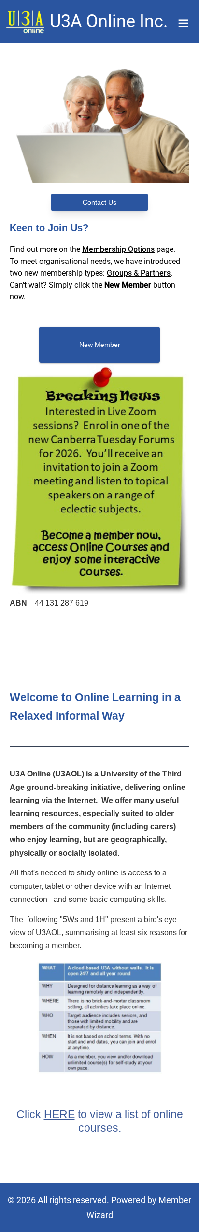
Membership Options (118, 249)
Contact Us (99, 202)
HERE (59, 1114)
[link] (26, 22)
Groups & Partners (139, 272)
